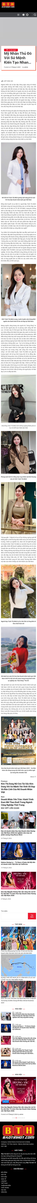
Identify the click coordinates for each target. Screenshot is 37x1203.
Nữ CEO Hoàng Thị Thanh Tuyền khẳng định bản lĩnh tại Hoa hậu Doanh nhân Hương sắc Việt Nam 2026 (22, 1052)
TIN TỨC (27, 1101)
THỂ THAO (4, 1183)
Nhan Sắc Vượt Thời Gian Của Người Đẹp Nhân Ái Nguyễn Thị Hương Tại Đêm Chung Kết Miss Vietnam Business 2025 (18, 1001)
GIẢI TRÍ (13, 1101)
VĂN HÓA (4, 1192)
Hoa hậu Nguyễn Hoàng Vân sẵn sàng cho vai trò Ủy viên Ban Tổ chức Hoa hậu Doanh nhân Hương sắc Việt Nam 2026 (18, 893)
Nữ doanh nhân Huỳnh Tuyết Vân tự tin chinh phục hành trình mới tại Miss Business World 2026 (24, 1063)
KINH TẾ (3, 1179)
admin (26, 67)
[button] (4, 1099)
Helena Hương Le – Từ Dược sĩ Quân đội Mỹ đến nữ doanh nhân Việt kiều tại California (18, 863)
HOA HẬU (20, 1101)
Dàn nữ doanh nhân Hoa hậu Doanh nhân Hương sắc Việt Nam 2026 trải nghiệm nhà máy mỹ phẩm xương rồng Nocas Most (18, 833)
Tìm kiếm (4, 911)
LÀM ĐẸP (4, 1181)
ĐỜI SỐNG (6, 1101)
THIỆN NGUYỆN (6, 1185)
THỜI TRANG (5, 1187)
